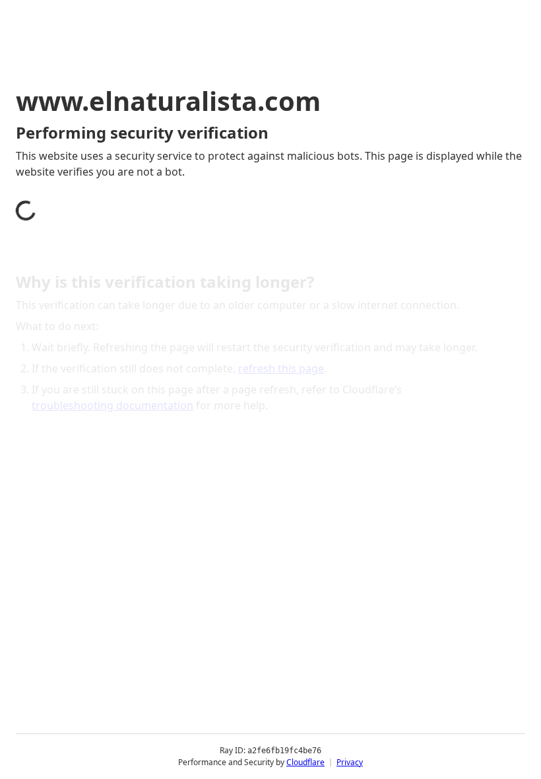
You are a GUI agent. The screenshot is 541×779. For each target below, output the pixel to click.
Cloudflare (305, 762)
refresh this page (281, 368)
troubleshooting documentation (112, 405)
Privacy (349, 762)
